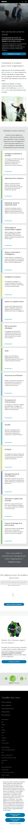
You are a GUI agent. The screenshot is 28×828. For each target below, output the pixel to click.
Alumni (3, 777)
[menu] (25, 1)
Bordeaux (3, 730)
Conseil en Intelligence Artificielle (8, 749)
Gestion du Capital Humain (7, 755)
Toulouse (3, 740)
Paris (3, 722)
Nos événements (5, 769)
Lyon (2, 727)
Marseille (3, 724)
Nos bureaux (6, 712)
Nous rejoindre (6, 705)
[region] (14, 803)
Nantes (3, 732)
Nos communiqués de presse (8, 772)
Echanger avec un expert (14, 54)
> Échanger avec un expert (14, 562)
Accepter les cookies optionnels (15, 815)
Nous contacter (6, 702)
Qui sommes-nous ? (8, 708)
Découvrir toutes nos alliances (14, 604)
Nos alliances (6, 715)
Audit (3, 752)
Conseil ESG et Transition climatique (9, 757)
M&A (3, 763)
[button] (22, 1)
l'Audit (5, 72)
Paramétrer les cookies (15, 823)
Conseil (12, 72)
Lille (2, 735)
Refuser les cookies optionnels (15, 820)
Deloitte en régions (5, 775)
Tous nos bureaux (5, 743)
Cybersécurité (4, 760)
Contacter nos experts (14, 661)
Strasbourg (4, 737)
